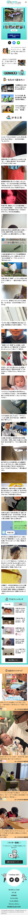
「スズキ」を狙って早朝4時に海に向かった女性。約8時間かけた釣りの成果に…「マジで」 (14, 325)
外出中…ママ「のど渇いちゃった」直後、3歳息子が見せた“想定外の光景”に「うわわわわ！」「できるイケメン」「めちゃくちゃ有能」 (13, 370)
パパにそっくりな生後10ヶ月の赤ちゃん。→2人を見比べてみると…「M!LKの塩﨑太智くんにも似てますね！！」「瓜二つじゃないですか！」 (14, 394)
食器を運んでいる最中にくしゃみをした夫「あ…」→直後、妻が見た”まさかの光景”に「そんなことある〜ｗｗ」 (13, 161)
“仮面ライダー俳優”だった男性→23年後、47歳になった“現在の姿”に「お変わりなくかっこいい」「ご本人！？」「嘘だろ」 (13, 347)
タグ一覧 (14, 892)
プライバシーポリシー (14, 904)
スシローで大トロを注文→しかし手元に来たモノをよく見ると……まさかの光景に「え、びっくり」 (13, 139)
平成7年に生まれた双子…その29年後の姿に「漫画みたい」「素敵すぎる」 (20, 611)
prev (3, 15)
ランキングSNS (14, 898)
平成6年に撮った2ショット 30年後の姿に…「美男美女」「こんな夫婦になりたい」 (20, 621)
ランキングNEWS (14, 901)
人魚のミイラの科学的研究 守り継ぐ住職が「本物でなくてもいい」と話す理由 (9, 62)
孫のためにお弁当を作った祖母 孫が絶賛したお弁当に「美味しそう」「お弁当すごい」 (20, 643)
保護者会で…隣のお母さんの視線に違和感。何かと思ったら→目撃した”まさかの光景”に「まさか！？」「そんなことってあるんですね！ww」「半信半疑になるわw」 (14, 491)
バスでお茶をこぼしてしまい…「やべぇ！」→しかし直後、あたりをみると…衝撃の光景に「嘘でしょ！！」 (13, 418)
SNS (20, 604)
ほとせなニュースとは (14, 889)
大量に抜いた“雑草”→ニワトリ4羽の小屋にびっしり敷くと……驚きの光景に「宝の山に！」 (14, 280)
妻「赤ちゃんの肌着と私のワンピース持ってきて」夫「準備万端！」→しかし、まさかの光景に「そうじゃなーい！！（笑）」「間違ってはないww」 (13, 540)
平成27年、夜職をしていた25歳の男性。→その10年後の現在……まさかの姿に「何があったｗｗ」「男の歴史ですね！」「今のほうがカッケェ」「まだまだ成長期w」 (14, 209)
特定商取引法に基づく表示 (14, 906)
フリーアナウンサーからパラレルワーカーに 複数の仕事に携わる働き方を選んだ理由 (18, 50)
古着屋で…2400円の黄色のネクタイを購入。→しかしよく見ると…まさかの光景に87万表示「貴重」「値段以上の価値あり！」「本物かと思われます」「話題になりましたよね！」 (13, 589)
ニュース (7, 604)
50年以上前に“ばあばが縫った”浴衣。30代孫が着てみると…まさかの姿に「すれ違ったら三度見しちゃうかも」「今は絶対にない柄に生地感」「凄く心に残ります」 (13, 516)
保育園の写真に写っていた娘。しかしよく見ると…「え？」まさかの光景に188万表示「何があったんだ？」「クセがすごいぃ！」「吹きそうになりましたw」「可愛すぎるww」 (14, 184)
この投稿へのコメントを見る (14, 36)
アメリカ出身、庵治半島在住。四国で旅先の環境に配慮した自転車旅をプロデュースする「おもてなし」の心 (20, 100)
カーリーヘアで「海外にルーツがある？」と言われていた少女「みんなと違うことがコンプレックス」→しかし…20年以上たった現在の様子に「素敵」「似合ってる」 (13, 564)
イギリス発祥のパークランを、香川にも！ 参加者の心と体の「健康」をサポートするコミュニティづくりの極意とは (20, 112)
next (24, 15)
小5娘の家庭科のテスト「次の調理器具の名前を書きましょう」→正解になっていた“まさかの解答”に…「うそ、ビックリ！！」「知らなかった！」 (13, 257)
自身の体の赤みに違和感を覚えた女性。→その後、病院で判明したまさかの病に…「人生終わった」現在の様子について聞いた (14, 233)
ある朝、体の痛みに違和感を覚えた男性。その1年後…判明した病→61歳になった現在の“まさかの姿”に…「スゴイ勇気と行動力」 (14, 441)
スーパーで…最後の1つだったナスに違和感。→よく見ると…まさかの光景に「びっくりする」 (13, 303)
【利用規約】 (14, 895)
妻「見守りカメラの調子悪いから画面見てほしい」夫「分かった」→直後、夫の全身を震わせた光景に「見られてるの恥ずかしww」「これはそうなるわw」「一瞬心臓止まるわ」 (14, 466)
